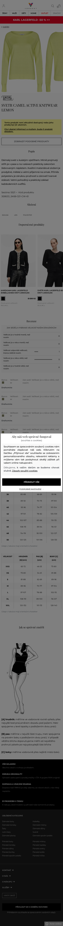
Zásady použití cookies (25, 470)
